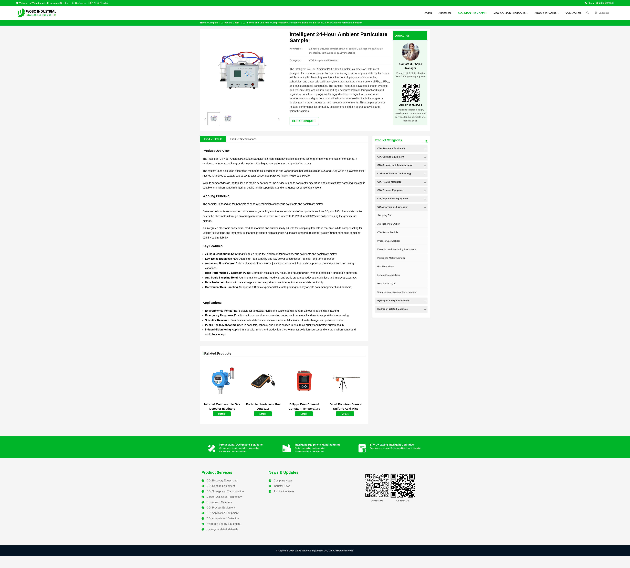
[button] (205, 118)
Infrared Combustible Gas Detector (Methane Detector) (222, 409)
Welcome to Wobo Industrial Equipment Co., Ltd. (44, 3)
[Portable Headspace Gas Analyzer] (263, 380)
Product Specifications (243, 139)
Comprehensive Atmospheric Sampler (291, 22)
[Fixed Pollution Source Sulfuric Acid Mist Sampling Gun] (345, 382)
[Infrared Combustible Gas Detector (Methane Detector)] (222, 380)
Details (221, 413)
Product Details (213, 139)
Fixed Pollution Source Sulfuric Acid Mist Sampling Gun (345, 409)
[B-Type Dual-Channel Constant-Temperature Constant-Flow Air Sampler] (304, 380)
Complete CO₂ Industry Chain (223, 22)
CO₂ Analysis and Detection (255, 22)
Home (203, 22)
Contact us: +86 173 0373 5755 (91, 3)
